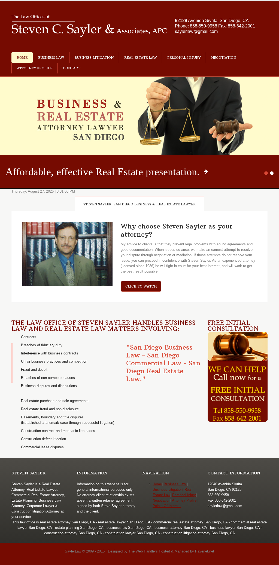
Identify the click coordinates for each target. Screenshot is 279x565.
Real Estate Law (140, 57)
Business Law (51, 57)
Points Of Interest (167, 506)
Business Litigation (94, 57)
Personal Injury (184, 57)
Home (22, 57)
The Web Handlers (143, 551)
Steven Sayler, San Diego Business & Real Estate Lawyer (139, 204)
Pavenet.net (204, 551)
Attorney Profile (34, 68)
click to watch (141, 286)
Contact (71, 68)
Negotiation (223, 57)
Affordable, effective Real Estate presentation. (102, 171)
